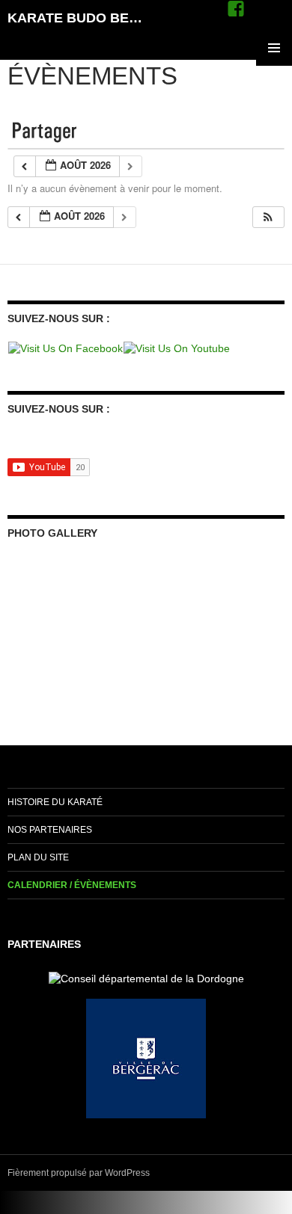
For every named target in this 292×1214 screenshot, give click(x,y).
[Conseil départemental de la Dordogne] (146, 978)
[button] (268, 217)
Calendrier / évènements (71, 885)
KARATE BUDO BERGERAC (77, 17)
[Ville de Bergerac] (146, 1058)
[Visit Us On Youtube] (176, 348)
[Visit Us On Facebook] (65, 348)
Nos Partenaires (49, 830)
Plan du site (38, 857)
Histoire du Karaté (55, 802)
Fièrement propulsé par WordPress (78, 1173)
